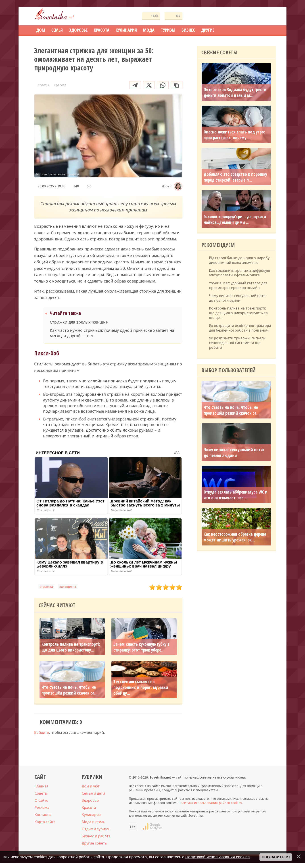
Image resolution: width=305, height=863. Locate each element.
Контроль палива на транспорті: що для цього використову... (71, 647)
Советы (41, 793)
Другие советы (94, 843)
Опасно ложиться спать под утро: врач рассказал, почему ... (234, 135)
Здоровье (90, 800)
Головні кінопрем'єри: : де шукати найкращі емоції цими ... (235, 219)
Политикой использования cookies (217, 857)
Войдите (41, 732)
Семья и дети (93, 793)
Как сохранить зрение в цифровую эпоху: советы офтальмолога (239, 273)
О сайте (41, 800)
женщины (67, 586)
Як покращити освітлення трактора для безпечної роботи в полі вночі (240, 328)
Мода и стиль (93, 821)
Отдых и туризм (95, 828)
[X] (149, 85)
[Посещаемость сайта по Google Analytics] (152, 826)
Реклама (42, 807)
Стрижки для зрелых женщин (79, 322)
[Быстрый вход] (269, 16)
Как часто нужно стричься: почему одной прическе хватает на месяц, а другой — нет (112, 333)
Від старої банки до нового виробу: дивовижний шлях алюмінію (239, 260)
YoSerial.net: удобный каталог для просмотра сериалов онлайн (238, 285)
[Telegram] (135, 85)
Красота (89, 807)
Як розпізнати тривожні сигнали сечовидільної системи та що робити (237, 343)
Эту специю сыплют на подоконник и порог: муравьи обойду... (140, 687)
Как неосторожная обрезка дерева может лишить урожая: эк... (235, 537)
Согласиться (276, 857)
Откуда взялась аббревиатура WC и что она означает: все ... (235, 495)
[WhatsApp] (163, 85)
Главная (41, 786)
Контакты (43, 814)
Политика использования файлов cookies (210, 803)
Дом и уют (91, 786)
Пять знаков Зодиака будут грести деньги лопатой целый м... (235, 92)
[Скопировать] (176, 85)
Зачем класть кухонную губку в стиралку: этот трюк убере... (141, 647)
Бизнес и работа (96, 836)
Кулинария (91, 814)
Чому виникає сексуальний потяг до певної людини (238, 298)
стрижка (46, 586)
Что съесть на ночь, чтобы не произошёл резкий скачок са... (70, 690)
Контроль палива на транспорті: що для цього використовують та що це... (238, 313)
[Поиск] (256, 16)
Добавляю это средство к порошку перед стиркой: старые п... (235, 177)
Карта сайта (45, 821)
